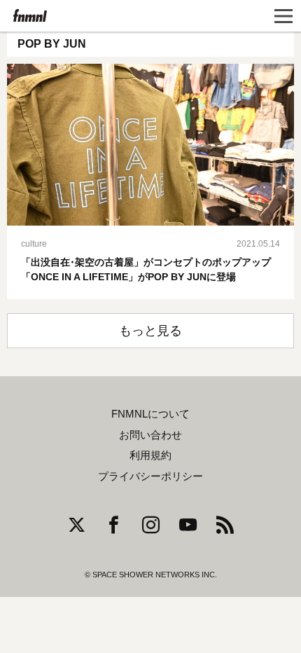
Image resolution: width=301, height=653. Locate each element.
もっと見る (150, 331)
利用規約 (151, 455)
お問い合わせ (150, 435)
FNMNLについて (150, 414)
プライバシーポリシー (150, 476)
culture (34, 244)
